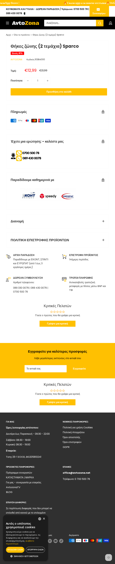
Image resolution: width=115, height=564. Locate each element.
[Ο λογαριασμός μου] (110, 23)
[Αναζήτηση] (99, 23)
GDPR (66, 447)
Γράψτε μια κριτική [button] (57, 323)
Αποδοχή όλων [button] (15, 549)
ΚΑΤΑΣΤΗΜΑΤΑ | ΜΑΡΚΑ (20, 477)
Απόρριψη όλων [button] (35, 549)
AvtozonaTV (13, 487)
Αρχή (8, 34)
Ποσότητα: (17, 80)
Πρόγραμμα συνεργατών (19, 472)
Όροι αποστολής (71, 437)
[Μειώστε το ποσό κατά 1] (28, 81)
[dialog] (25, 538)
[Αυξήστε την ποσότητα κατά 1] (47, 81)
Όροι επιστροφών (72, 442)
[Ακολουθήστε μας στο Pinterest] (50, 541)
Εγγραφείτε (79, 368)
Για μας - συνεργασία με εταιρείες (23, 482)
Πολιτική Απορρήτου (74, 432)
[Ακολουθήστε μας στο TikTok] (61, 541)
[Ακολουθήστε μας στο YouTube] (55, 541)
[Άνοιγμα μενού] (7, 23)
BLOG (9, 492)
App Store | (9, 3)
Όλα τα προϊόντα (22, 34)
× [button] (44, 519)
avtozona (16, 59)
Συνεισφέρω (99, 13)
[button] (25, 556)
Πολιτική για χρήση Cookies (78, 427)
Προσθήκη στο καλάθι (58, 91)
